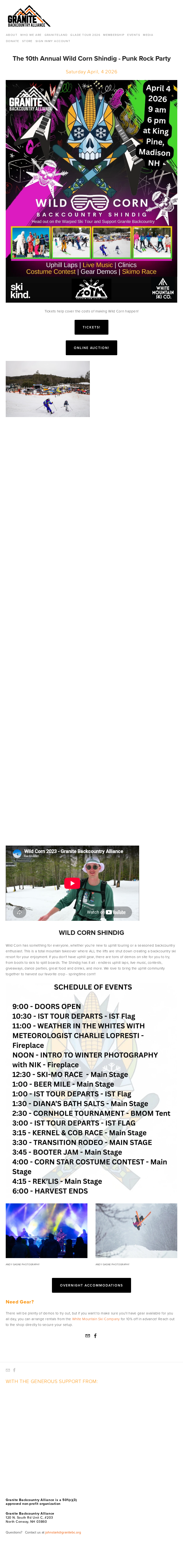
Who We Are (30, 35)
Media (148, 35)
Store (27, 41)
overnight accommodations (91, 1285)
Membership (113, 35)
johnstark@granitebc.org (63, 1532)
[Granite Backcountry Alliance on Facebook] (95, 1335)
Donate (12, 41)
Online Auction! (91, 347)
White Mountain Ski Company (96, 1318)
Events (133, 35)
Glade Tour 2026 (85, 35)
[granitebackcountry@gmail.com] (87, 1335)
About (11, 35)
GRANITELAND (56, 35)
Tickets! (91, 327)
